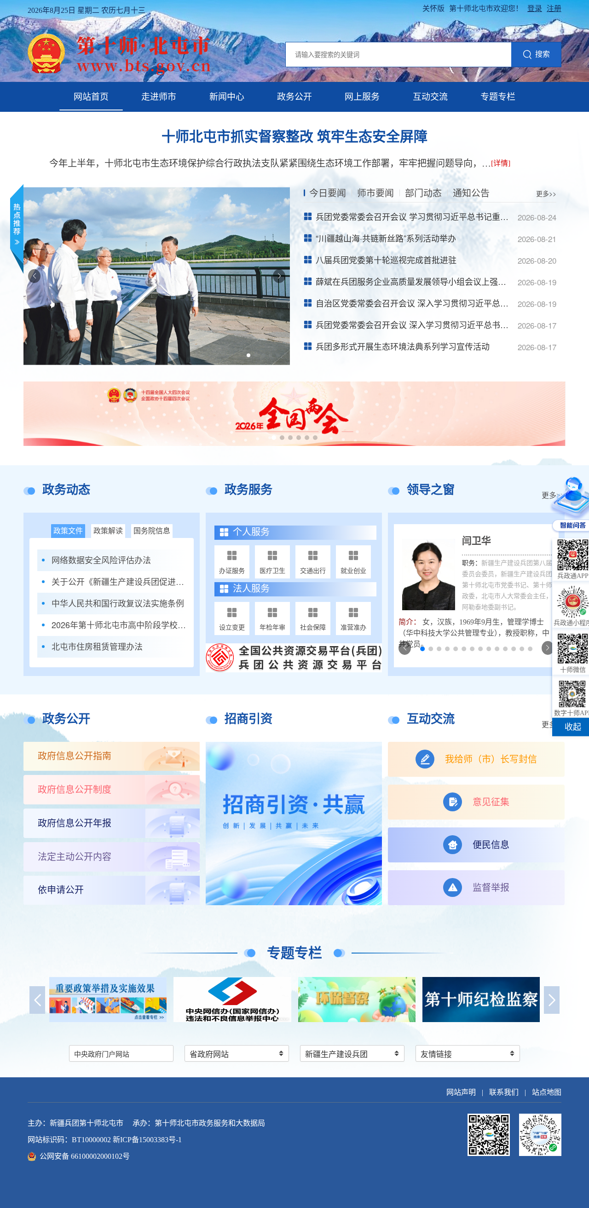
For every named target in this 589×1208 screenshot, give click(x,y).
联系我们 (504, 1092)
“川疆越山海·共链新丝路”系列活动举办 (386, 238)
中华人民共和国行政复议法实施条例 (118, 603)
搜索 (542, 54)
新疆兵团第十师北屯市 (86, 1123)
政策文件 (68, 531)
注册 (554, 8)
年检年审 (272, 626)
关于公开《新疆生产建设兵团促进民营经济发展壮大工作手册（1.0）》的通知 (119, 581)
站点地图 (546, 1092)
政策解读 (108, 531)
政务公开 (294, 97)
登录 (534, 8)
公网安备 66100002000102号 (85, 1156)
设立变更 (232, 626)
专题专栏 (497, 97)
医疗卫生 (272, 570)
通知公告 (471, 192)
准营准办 (353, 626)
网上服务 (362, 97)
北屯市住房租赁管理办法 (97, 646)
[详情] (500, 163)
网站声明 (461, 1092)
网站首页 (91, 97)
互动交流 (430, 97)
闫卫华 (476, 540)
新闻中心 (226, 97)
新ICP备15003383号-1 (147, 1140)
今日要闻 (327, 192)
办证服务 (232, 570)
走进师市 (158, 97)
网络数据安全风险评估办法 (101, 560)
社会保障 (313, 626)
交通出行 (313, 570)
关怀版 (433, 8)
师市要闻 (375, 192)
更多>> (546, 193)
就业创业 (353, 570)
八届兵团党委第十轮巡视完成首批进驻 (386, 260)
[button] (248, 355)
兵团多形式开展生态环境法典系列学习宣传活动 (403, 346)
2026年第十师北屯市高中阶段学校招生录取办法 (119, 624)
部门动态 (423, 192)
